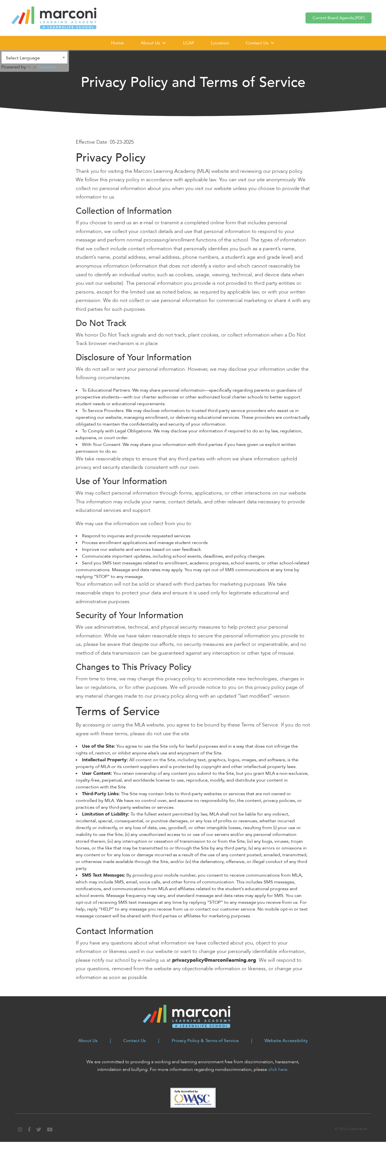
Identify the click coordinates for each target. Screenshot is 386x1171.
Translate (47, 67)
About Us (150, 43)
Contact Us (257, 43)
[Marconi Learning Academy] (54, 17)
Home (117, 43)
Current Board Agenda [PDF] (339, 18)
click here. (278, 1069)
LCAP (188, 43)
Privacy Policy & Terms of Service (205, 1041)
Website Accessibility (286, 1041)
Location (220, 43)
